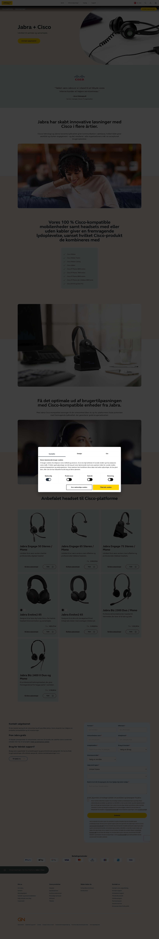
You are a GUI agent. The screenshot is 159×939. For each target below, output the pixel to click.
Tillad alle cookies (106, 487)
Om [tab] (107, 453)
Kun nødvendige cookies (79, 487)
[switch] (69, 479)
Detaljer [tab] (79, 453)
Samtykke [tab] (52, 454)
